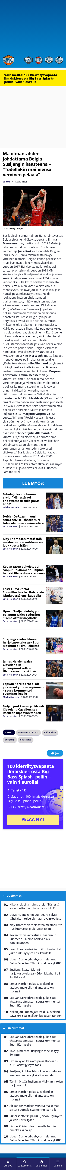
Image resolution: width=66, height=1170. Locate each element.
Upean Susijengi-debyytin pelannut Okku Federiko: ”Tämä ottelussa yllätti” (21, 614)
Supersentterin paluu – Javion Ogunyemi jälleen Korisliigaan (36, 1118)
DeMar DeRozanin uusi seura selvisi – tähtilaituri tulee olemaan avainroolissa (24, 519)
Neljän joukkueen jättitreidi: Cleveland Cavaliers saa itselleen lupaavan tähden (24, 709)
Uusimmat (14, 896)
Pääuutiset (50, 732)
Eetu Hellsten (10, 526)
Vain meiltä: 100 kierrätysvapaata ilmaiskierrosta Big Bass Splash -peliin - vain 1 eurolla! (30, 78)
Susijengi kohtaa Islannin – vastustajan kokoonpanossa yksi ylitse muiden (35, 1073)
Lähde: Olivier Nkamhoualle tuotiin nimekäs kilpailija (33, 1128)
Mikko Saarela (11, 507)
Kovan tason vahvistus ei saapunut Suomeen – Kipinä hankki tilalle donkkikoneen (24, 569)
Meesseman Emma (28, 732)
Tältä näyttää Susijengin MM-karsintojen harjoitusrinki (36, 1083)
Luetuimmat (15, 1028)
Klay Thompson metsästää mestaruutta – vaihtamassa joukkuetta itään (23, 542)
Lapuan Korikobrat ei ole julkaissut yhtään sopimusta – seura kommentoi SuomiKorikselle (23, 689)
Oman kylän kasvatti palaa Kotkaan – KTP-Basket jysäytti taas (34, 1063)
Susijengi (10, 739)
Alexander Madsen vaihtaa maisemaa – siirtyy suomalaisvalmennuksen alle (35, 1108)
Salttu (6, 181)
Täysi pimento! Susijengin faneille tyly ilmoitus (34, 1053)
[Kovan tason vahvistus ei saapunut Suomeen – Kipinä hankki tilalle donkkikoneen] (54, 573)
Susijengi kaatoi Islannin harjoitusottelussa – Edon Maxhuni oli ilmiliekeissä (21, 642)
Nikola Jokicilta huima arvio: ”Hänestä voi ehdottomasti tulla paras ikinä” (21, 499)
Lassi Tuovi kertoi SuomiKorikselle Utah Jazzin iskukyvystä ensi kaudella (23, 592)
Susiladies (25, 739)
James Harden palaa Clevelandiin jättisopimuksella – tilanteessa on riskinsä (19, 666)
